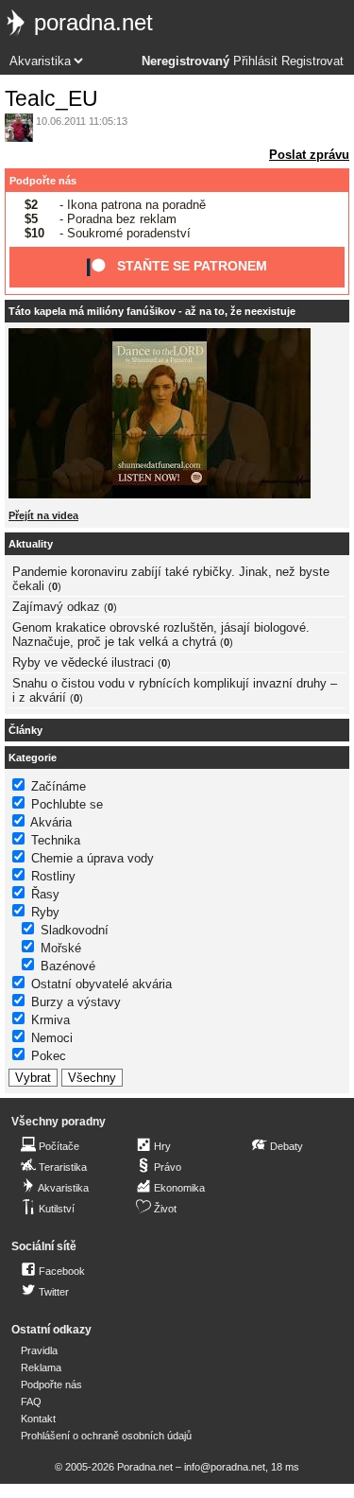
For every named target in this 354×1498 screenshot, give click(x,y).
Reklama (41, 1367)
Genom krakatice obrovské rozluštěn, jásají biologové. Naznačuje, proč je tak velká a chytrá (161, 634)
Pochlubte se (67, 804)
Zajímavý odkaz (56, 607)
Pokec (48, 1056)
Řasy (45, 894)
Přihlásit (255, 61)
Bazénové (68, 966)
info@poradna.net (224, 1466)
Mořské (61, 948)
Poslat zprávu (309, 155)
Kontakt (38, 1418)
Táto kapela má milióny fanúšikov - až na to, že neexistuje (151, 311)
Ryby (45, 912)
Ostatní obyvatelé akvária (101, 984)
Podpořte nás (42, 180)
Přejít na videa (43, 515)
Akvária (51, 822)
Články (25, 730)
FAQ (31, 1401)
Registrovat (312, 61)
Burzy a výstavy (76, 1002)
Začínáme (58, 786)
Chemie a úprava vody (92, 858)
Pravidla (39, 1350)
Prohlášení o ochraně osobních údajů (106, 1435)
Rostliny (53, 876)
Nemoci (52, 1038)
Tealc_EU (51, 98)
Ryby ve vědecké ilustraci (83, 662)
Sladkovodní (75, 930)
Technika (55, 840)
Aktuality (30, 543)
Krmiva (50, 1020)
